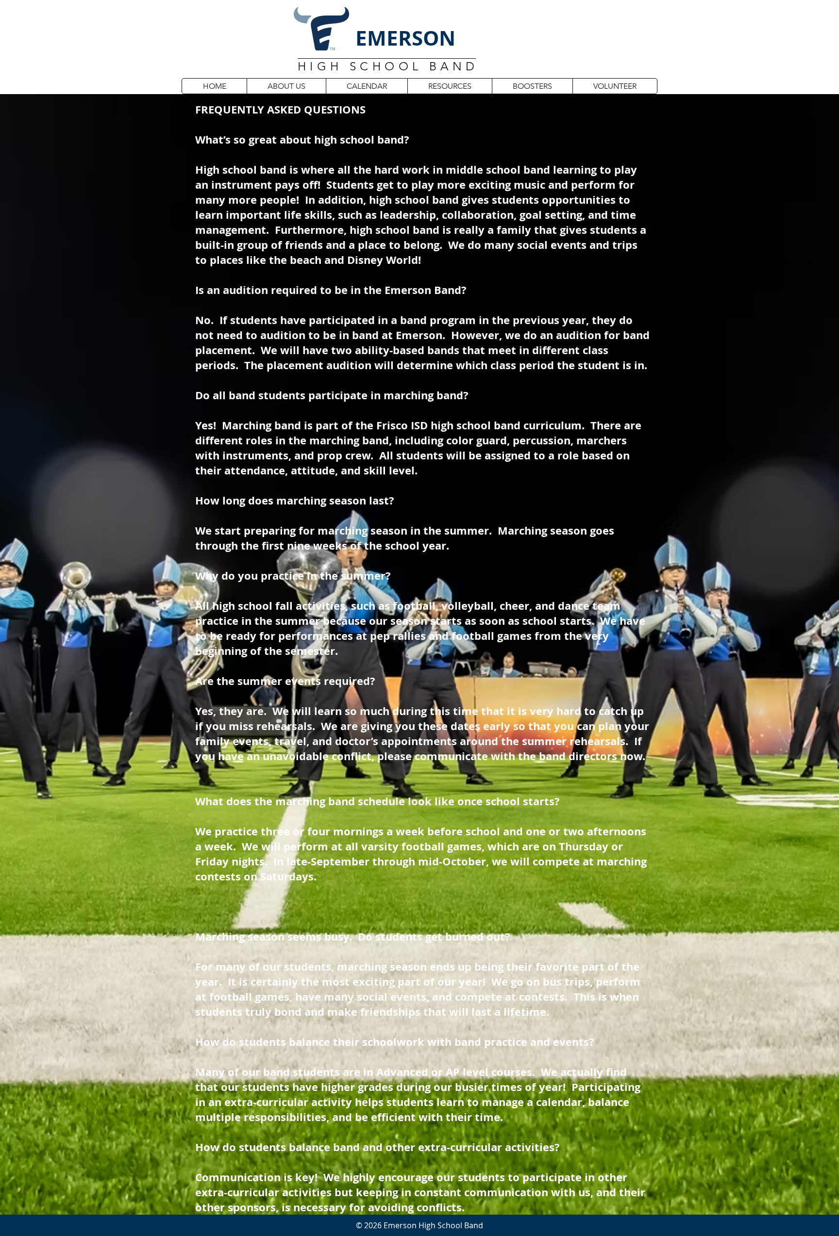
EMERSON (405, 38)
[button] (286, 86)
